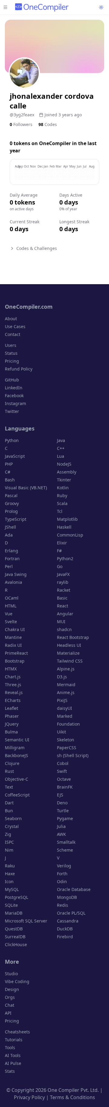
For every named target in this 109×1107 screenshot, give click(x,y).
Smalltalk (66, 842)
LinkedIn (13, 388)
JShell (10, 527)
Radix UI (13, 645)
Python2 (65, 558)
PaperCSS (66, 747)
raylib (62, 582)
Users (10, 345)
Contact (12, 334)
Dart (9, 803)
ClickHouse (16, 944)
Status (11, 353)
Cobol (62, 763)
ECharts (13, 700)
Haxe (10, 873)
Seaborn (13, 818)
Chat (9, 1005)
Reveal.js (14, 692)
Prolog (11, 511)
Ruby (62, 495)
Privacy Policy (29, 1097)
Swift (62, 771)
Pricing (12, 361)
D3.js (62, 677)
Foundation (68, 724)
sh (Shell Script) (72, 755)
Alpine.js (65, 669)
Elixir (62, 543)
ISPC (9, 842)
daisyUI (64, 708)
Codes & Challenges (36, 248)
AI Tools (13, 1055)
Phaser (12, 716)
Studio (11, 973)
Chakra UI (15, 629)
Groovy (12, 503)
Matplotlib (67, 519)
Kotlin (63, 487)
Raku (10, 866)
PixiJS (62, 700)
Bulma (11, 732)
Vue (8, 614)
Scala (62, 503)
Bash (10, 480)
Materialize (68, 653)
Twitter (12, 411)
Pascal (11, 495)
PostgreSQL (16, 897)
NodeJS (64, 464)
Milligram (15, 747)
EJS (60, 795)
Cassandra (67, 921)
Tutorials (13, 1039)
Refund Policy (18, 369)
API (8, 1013)
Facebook (14, 395)
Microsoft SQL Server (26, 921)
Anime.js (65, 692)
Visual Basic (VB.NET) (26, 487)
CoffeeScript (17, 795)
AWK (61, 834)
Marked (64, 716)
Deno (62, 803)
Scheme (65, 850)
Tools (10, 1047)
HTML (10, 606)
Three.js (13, 684)
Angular (65, 614)
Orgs (10, 997)
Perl (9, 566)
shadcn (64, 629)
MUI (61, 621)
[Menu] (5, 7)
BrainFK (65, 787)
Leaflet (11, 708)
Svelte (11, 621)
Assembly (66, 472)
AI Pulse (13, 1063)
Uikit (61, 732)
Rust (9, 771)
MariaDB (13, 913)
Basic (62, 598)
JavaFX (63, 574)
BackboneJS (16, 755)
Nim (9, 850)
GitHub (12, 380)
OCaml (11, 598)
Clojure (12, 763)
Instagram (15, 403)
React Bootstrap (73, 637)
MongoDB (67, 897)
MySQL (12, 889)
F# (59, 551)
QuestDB (14, 929)
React (62, 606)
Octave (64, 779)
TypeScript (15, 519)
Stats (10, 1071)
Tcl (59, 511)
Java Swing (16, 574)
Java (61, 440)
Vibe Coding (17, 981)
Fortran (12, 558)
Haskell (64, 527)
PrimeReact (16, 653)
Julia (61, 826)
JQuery (11, 724)
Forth (62, 873)
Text (9, 787)
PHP (9, 464)
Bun (9, 810)
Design (12, 989)
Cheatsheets (17, 1032)
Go (59, 566)
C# (7, 472)
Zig (8, 834)
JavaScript (15, 456)
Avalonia (13, 582)
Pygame (65, 818)
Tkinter (64, 480)
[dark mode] (101, 7)
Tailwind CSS (70, 661)
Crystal (12, 826)
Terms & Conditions (72, 1097)
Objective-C (16, 779)
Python (12, 440)
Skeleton (65, 740)
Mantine (13, 637)
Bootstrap (15, 661)
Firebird (65, 936)
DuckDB (65, 929)
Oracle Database (74, 889)
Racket (63, 590)
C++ (60, 448)
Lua (60, 456)
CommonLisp (70, 535)
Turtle (63, 810)
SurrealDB (15, 936)
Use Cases (15, 326)
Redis (62, 905)
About (11, 318)
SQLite (11, 905)
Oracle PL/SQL (71, 913)
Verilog (64, 866)
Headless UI (69, 645)
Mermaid (66, 684)
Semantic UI (17, 740)
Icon (9, 881)
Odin (62, 881)
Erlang (11, 551)
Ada (9, 535)
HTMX (11, 669)
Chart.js (13, 677)
